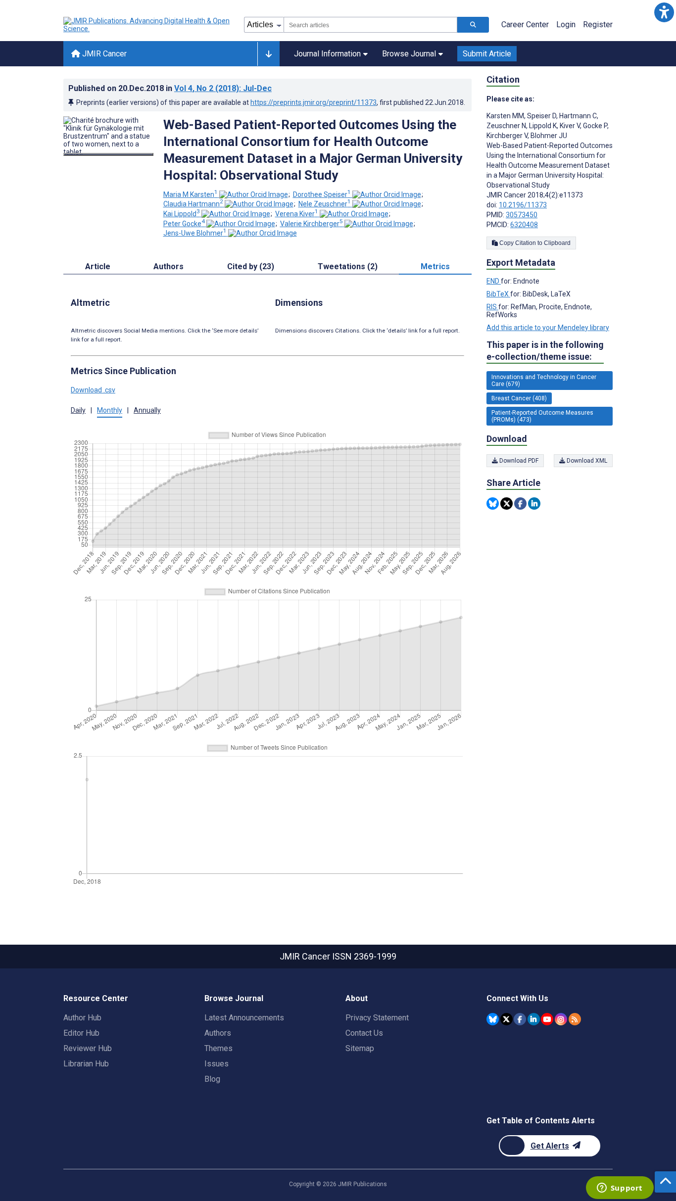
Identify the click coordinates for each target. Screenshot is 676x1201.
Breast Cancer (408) (519, 398)
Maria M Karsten (190, 194)
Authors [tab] (168, 266)
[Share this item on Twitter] (506, 503)
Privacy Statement (377, 1017)
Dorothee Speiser (322, 194)
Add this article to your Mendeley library (547, 328)
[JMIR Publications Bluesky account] (492, 1019)
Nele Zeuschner (324, 204)
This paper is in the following (545, 350)
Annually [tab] (147, 410)
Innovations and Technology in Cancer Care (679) (543, 380)
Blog (212, 1079)
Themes (218, 1048)
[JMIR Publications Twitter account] (506, 1019)
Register (598, 24)
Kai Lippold (181, 214)
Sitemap (359, 1048)
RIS (492, 307)
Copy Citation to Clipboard (534, 243)
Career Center (525, 24)
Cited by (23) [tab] (250, 266)
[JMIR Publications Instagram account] (561, 1019)
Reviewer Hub (87, 1048)
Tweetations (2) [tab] (348, 266)
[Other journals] (268, 54)
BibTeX (498, 294)
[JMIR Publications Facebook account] (520, 1019)
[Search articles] (473, 25)
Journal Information (327, 53)
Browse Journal (409, 53)
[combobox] (370, 25)
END (493, 281)
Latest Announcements (244, 1017)
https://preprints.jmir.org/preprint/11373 (313, 102)
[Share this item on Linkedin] (534, 503)
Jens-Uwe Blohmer (195, 233)
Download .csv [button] (93, 390)
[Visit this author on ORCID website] (253, 194)
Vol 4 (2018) (223, 88)
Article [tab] (97, 266)
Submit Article (487, 53)
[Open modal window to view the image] (108, 154)
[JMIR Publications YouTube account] (547, 1019)
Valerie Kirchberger (311, 224)
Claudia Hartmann (193, 204)
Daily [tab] (78, 410)
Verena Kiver (296, 214)
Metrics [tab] (435, 266)
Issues (216, 1063)
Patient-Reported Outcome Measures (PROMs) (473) (542, 416)
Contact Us (364, 1033)
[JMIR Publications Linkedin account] (534, 1019)
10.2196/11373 (523, 205)
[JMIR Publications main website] (147, 25)
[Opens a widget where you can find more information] (619, 1188)
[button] (664, 12)
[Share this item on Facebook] (520, 503)
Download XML (586, 460)
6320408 (524, 225)
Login (566, 24)
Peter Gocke (184, 224)
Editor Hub (81, 1033)
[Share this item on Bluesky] (492, 503)
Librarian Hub (86, 1063)
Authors (217, 1033)
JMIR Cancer (103, 53)
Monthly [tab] (109, 410)
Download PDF (518, 460)
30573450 (521, 215)
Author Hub (82, 1017)
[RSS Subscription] (575, 1019)
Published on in (170, 88)
